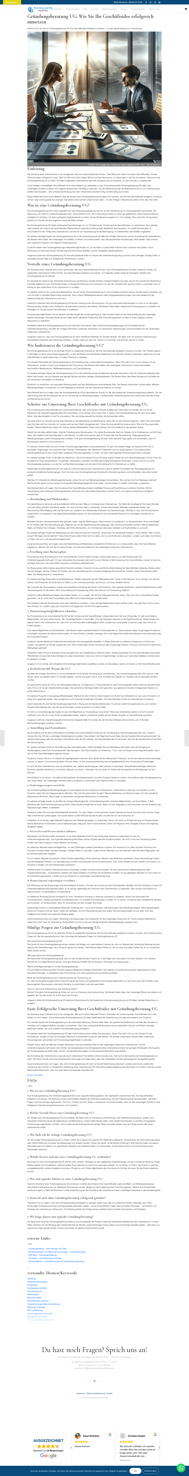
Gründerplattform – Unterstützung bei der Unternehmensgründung (56, 1261)
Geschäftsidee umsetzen (38, 1300)
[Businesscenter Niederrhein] (40, 9)
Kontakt (109, 1393)
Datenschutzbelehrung (96, 1393)
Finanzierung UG (34, 1291)
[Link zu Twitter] (150, 2)
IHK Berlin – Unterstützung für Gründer (44, 1258)
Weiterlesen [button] (80, 1460)
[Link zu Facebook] (146, 2)
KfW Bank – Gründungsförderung (42, 1254)
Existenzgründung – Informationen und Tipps (47, 1248)
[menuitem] (45, 9)
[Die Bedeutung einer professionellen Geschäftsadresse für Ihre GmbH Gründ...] (2, 738)
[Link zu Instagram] (155, 2)
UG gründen (32, 1284)
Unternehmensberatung (37, 1281)
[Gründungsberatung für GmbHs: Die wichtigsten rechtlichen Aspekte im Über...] (186, 738)
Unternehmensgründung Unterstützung (43, 1304)
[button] (159, 1447)
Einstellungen (150, 1471)
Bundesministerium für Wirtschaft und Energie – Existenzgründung (56, 1251)
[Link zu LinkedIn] (159, 2)
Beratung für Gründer (36, 1307)
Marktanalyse (33, 1294)
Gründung (31, 1278)
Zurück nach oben (35, 1074)
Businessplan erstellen (37, 1288)
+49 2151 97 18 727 (135, 2)
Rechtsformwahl (34, 1297)
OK (135, 1471)
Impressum (80, 1393)
